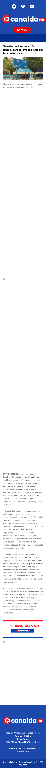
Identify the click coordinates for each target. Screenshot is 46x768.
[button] (23, 38)
